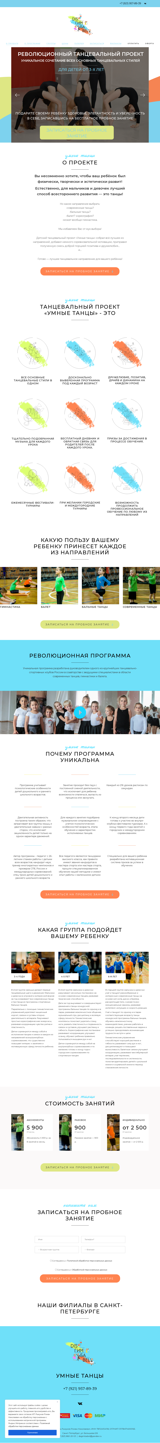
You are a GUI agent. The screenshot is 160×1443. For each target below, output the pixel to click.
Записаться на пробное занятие (76, 133)
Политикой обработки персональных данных (89, 1261)
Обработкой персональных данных (89, 1270)
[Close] (57, 1401)
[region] (32, 1419)
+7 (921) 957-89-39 (130, 3)
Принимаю (32, 1432)
